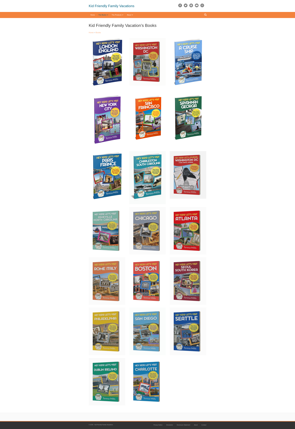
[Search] (204, 15)
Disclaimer (169, 425)
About (129, 15)
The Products (116, 15)
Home (92, 15)
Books (98, 33)
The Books (102, 15)
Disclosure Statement (183, 425)
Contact (203, 425)
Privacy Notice (157, 425)
